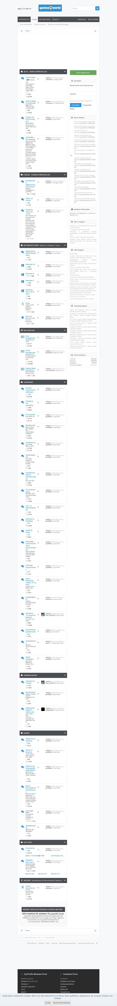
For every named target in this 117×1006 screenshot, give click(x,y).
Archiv (28, 886)
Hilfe (47, 943)
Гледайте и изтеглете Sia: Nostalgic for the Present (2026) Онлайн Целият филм (83, 315)
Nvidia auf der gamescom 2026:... (85, 140)
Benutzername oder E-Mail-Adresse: (81, 85)
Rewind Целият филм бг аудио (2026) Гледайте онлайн (83, 347)
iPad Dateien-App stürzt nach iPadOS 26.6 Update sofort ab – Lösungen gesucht (83, 271)
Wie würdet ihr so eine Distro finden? (64, 681)
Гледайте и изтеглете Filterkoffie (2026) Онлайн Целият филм (83, 339)
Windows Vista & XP (28, 987)
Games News (31, 368)
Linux (28, 303)
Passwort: (73, 94)
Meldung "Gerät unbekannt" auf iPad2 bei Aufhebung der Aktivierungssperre (83, 288)
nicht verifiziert (74, 275)
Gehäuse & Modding (30, 520)
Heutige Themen (39, 24)
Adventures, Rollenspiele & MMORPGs (30, 768)
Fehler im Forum (29, 199)
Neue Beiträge (44, 19)
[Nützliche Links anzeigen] (95, 31)
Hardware (28, 382)
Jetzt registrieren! (83, 73)
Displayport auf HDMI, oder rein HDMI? (64, 614)
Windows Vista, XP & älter (30, 292)
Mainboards (30, 425)
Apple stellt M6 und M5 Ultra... (83, 193)
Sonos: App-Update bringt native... (85, 122)
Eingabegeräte (31, 598)
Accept (47, 1003)
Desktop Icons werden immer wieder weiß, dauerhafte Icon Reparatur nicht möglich (83, 241)
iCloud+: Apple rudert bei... (83, 158)
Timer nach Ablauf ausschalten (80, 267)
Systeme (63, 987)
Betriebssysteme (31, 245)
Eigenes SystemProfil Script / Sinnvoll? (64, 708)
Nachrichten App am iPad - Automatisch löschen (83, 264)
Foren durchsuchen (26, 24)
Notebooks (64, 989)
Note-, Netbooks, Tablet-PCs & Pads (31, 582)
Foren (34, 19)
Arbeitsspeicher (30, 456)
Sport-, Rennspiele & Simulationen (31, 789)
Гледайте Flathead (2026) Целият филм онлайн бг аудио (83, 328)
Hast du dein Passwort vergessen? (81, 101)
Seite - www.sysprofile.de (35, 71)
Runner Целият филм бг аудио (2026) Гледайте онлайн (83, 324)
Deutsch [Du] (49, 937)
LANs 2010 (43, 874)
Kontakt (41, 943)
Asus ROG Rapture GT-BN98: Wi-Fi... (84, 151)
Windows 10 (44, 245)
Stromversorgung (31, 491)
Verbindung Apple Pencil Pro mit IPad (82, 299)
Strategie (29, 811)
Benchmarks (30, 692)
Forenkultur (30, 848)
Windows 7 (51, 245)
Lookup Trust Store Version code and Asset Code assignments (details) (83, 257)
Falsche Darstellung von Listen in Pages (82, 295)
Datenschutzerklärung (86, 943)
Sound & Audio (29, 531)
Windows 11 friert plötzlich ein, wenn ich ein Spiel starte (83, 226)
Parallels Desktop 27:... (81, 131)
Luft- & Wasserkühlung (31, 508)
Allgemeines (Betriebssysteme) (31, 253)
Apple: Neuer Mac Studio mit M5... (85, 199)
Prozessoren (30, 414)
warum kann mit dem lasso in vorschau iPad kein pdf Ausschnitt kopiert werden (83, 284)
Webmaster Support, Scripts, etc (30, 710)
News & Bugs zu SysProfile (31, 102)
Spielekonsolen (31, 827)
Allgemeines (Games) (30, 740)
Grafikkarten (31, 442)
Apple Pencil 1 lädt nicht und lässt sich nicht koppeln (83, 280)
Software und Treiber (67, 981)
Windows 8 (30, 273)
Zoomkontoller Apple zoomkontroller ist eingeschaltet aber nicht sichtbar (83, 291)
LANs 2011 (56, 874)
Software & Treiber (30, 682)
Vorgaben (29, 157)
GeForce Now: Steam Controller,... (85, 126)
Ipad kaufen (74, 254)
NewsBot (77, 123)
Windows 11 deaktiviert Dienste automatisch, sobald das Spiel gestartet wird (83, 233)
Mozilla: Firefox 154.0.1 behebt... (84, 175)
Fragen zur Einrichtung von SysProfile (30, 120)
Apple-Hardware (29, 658)
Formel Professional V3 (59, 597)
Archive (27, 880)
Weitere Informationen (61, 1003)
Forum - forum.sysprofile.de (37, 175)
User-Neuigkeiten (30, 337)
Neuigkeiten (29, 330)
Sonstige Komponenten (31, 567)
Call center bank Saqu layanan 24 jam (64, 78)
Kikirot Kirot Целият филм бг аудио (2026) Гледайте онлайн (83, 310)
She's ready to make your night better (82, 237)
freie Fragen (30, 77)
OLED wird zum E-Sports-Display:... (85, 144)
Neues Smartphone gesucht (60, 641)
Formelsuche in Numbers (78, 297)
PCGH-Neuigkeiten (30, 351)
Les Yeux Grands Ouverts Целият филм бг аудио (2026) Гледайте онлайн (83, 320)
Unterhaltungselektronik (31, 631)
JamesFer (93, 365)
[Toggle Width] (20, 937)
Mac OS (29, 316)
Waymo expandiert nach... (82, 169)
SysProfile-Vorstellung (30, 138)
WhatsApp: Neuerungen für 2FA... (85, 181)
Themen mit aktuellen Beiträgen (58, 24)
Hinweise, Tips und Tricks (29, 212)
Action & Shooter (29, 751)
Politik (42, 856)
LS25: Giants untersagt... (81, 187)
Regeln (55, 19)
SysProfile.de (24, 19)
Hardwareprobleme (67, 984)
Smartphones (31, 642)
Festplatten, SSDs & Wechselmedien (31, 476)
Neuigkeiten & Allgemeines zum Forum (30, 183)
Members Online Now (82, 209)
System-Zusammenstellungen (30, 390)
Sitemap (54, 943)
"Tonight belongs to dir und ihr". (80, 230)
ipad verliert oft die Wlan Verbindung (82, 277)
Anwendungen (30, 675)
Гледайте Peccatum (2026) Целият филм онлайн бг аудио (83, 331)
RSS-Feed (38, 79)
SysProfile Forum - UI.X (32, 937)
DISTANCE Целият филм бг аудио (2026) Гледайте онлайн (83, 335)
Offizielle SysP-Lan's (30, 861)
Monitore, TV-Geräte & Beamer (31, 615)
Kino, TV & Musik (32, 856)
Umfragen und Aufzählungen (62, 856)
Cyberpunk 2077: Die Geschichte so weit (65, 369)
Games (26, 733)
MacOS (23, 992)
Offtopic (28, 842)
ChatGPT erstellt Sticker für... (83, 135)
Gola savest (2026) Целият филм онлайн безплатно (83, 343)
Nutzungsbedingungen (67, 943)
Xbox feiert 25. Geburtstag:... (83, 164)
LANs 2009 (30, 874)
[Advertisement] (59, 50)
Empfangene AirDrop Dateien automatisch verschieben (83, 260)
